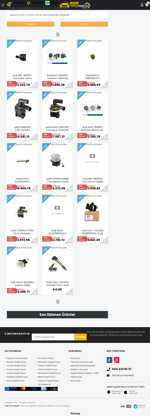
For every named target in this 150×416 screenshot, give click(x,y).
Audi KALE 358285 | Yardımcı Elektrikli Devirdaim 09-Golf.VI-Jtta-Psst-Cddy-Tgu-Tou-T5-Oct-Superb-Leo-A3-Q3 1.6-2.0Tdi (57, 77)
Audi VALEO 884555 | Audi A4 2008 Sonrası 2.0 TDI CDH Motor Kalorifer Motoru (22, 284)
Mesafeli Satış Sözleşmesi (83, 366)
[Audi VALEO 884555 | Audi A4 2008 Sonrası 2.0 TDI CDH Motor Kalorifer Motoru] (22, 264)
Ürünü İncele (33, 84)
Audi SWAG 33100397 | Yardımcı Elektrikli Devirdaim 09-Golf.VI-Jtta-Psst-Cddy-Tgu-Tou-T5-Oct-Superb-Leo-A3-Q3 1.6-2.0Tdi (57, 129)
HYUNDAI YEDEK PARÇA (43, 8)
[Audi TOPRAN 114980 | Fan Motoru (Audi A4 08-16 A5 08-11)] (57, 160)
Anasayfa (75, 358)
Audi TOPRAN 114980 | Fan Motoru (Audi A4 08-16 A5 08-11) (57, 180)
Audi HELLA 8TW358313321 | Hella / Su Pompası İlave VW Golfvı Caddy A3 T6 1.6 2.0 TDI (57, 232)
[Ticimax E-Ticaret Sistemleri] (75, 413)
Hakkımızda (76, 377)
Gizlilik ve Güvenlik (79, 369)
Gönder (80, 336)
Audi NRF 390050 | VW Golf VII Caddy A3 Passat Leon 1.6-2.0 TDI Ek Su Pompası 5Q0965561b (93, 180)
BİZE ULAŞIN (11, 8)
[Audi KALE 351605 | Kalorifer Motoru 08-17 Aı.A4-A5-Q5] (92, 109)
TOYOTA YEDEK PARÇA (60, 8)
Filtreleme (31, 24)
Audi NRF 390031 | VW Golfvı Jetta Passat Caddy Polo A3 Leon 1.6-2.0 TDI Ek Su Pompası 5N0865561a (22, 77)
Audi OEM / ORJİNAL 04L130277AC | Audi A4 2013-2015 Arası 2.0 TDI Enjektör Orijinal (57, 284)
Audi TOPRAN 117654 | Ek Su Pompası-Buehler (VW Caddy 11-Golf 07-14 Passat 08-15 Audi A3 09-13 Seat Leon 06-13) (22, 232)
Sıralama (84, 24)
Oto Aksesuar (44, 384)
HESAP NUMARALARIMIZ (25, 8)
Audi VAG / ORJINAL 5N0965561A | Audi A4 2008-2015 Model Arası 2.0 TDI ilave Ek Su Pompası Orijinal (92, 232)
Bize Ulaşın (76, 381)
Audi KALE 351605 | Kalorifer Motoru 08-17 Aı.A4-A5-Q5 (92, 129)
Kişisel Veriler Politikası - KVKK (85, 373)
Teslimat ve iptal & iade (82, 362)
